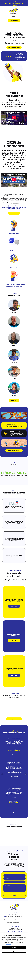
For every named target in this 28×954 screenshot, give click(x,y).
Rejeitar (14, 951)
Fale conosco (14, 20)
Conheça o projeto (14, 47)
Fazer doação (14, 606)
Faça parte (14, 719)
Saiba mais (8, 944)
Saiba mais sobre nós (14, 450)
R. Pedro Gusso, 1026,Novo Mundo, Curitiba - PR (15, 929)
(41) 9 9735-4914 (15, 5)
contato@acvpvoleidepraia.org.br (14, 3)
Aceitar (14, 947)
